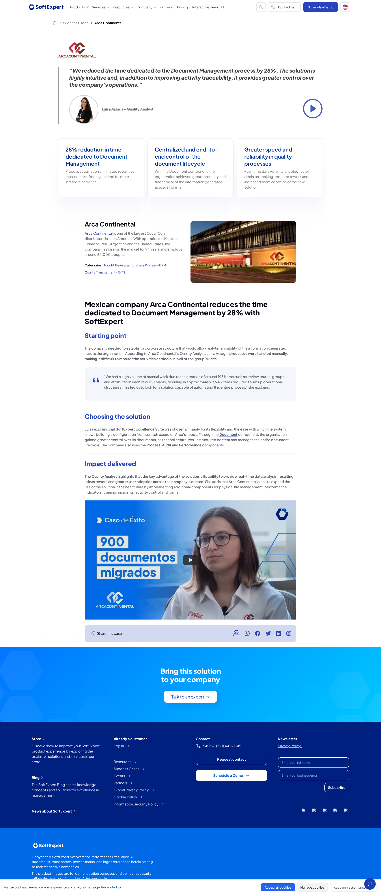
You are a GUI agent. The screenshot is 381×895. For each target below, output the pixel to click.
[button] (345, 7)
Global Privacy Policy (131, 790)
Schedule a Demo (320, 7)
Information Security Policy (136, 804)
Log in (119, 745)
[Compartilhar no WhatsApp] (247, 633)
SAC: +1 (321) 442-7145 (222, 745)
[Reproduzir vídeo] (313, 109)
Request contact (231, 759)
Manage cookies (312, 887)
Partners (166, 7)
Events (119, 775)
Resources (122, 761)
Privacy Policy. (290, 745)
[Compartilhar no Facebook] (257, 633)
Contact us (286, 7)
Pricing (182, 7)
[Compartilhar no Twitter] (268, 633)
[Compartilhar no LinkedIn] (278, 633)
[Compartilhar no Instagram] (288, 633)
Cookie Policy (125, 797)
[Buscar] (261, 7)
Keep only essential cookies (354, 887)
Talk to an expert (187, 696)
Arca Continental (99, 233)
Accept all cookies (278, 887)
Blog (35, 777)
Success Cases (76, 23)
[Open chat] (370, 884)
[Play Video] (190, 560)
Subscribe (337, 787)
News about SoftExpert (52, 811)
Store (36, 738)
